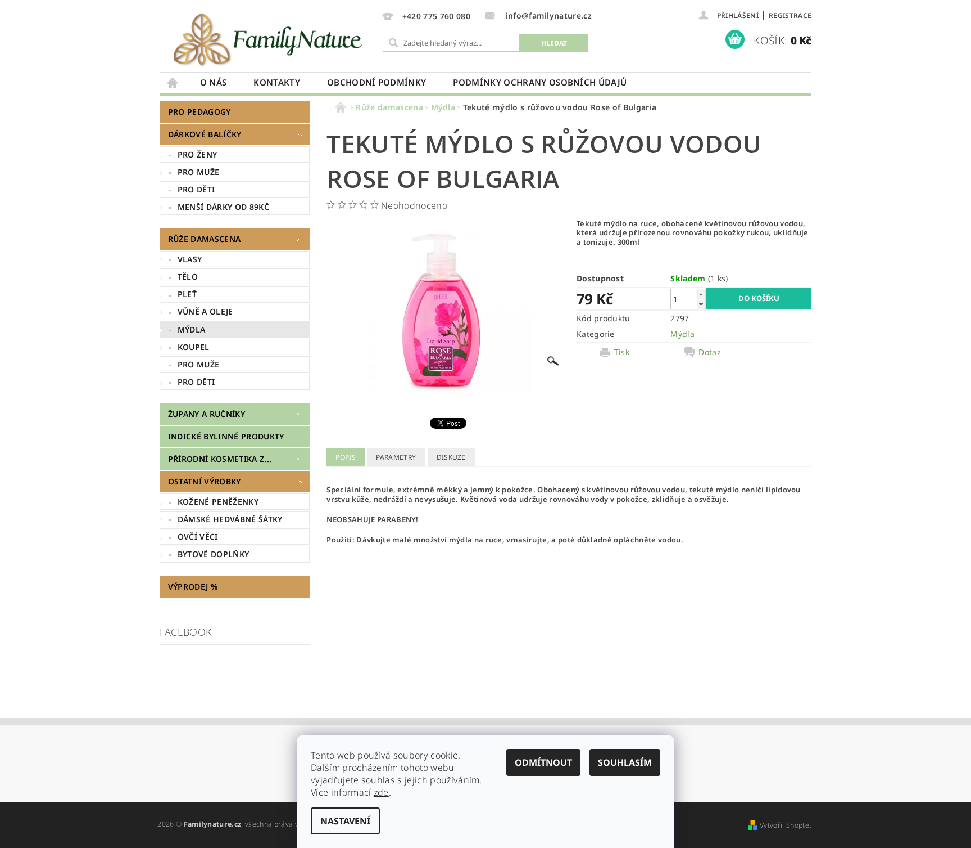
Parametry (396, 457)
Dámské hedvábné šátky (230, 519)
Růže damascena (204, 239)
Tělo (188, 276)
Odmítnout (543, 762)
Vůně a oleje (205, 311)
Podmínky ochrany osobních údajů (540, 82)
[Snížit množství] (701, 304)
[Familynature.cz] (269, 39)
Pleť (187, 294)
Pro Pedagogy (199, 111)
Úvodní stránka (173, 82)
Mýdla (192, 329)
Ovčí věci (198, 536)
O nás (213, 82)
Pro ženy (197, 154)
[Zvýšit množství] (701, 294)
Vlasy (190, 259)
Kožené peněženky (218, 501)
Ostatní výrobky (204, 481)
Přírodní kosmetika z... (219, 459)
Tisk (621, 352)
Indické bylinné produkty (226, 436)
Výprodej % (192, 586)
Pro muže (199, 172)
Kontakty (276, 82)
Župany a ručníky (206, 414)
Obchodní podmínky (376, 82)
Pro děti (196, 189)
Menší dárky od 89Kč (223, 206)
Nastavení (345, 821)
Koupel (194, 347)
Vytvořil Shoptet (785, 825)
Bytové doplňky (213, 554)
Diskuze (451, 457)
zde (381, 792)
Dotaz (709, 352)
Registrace (790, 15)
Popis (345, 457)
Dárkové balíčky (205, 134)
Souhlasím (625, 762)
